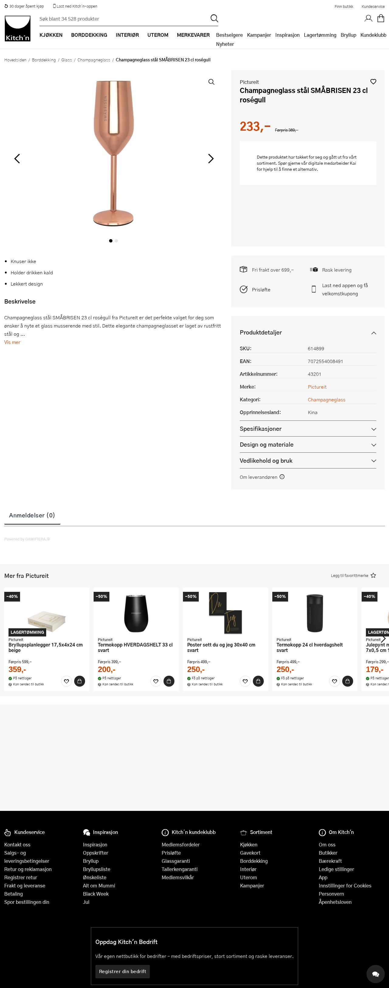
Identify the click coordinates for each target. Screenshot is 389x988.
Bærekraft (330, 860)
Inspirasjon (287, 34)
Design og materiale (267, 444)
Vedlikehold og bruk (266, 460)
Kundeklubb (373, 34)
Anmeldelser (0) (32, 515)
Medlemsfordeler (181, 844)
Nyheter (225, 43)
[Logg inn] (369, 18)
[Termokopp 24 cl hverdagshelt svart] (315, 613)
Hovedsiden (15, 59)
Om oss (327, 844)
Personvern (331, 893)
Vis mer (12, 341)
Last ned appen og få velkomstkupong (345, 289)
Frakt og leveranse (24, 885)
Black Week (95, 893)
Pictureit (249, 81)
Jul (86, 901)
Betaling (13, 893)
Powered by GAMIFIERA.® (27, 539)
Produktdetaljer (261, 332)
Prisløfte (261, 289)
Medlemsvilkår (178, 877)
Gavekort (250, 852)
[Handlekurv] (381, 18)
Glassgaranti (176, 860)
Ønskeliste (94, 877)
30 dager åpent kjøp (26, 6)
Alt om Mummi (99, 885)
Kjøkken (248, 844)
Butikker (328, 852)
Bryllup (348, 34)
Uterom (248, 877)
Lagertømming (320, 34)
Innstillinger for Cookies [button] (345, 885)
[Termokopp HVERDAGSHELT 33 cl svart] (136, 613)
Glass (66, 59)
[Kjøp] (79, 681)
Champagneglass (93, 59)
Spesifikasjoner (260, 428)
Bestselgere (229, 34)
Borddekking (44, 59)
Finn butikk (344, 6)
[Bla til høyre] (210, 158)
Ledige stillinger (336, 869)
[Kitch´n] (17, 28)
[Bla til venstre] (17, 158)
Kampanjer (259, 34)
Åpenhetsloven (335, 901)
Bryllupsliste (96, 869)
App (323, 877)
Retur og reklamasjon (28, 869)
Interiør (248, 869)
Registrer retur (20, 877)
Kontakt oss (17, 844)
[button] (373, 81)
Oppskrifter (95, 852)
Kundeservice (373, 6)
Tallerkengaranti (180, 869)
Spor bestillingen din (26, 901)
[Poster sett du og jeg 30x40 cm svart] (225, 613)
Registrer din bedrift (122, 971)
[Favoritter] (66, 681)
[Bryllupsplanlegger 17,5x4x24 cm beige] (47, 613)
